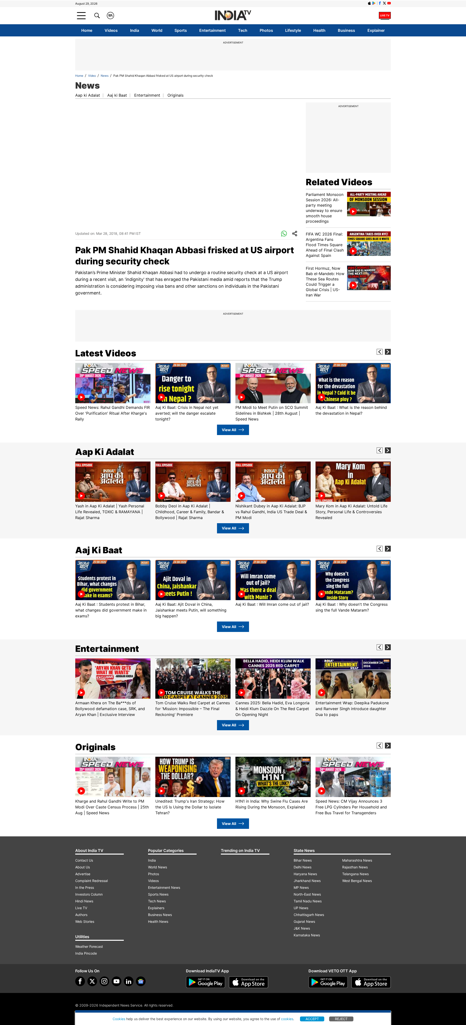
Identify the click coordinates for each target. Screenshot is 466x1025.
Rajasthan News (355, 867)
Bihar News (303, 860)
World (156, 30)
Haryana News (305, 874)
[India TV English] (233, 15)
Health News (158, 921)
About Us (82, 867)
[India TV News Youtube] (389, 3)
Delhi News (302, 867)
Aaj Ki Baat (98, 550)
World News (157, 867)
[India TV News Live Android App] (205, 982)
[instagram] (104, 981)
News (104, 75)
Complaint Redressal (91, 881)
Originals (175, 95)
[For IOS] (371, 982)
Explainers (156, 908)
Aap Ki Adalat (104, 451)
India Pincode (86, 953)
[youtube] (116, 981)
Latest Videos (105, 353)
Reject (341, 1019)
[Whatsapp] (284, 234)
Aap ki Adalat (87, 95)
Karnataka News (307, 935)
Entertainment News (164, 887)
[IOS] (369, 3)
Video (92, 75)
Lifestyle (293, 30)
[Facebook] (80, 981)
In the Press (84, 887)
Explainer (376, 30)
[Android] (374, 3)
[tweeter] (92, 981)
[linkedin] (128, 981)
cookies (287, 1019)
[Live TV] (385, 15)
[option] (113, 392)
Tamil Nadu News (308, 901)
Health (319, 30)
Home (86, 30)
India (134, 30)
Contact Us (84, 860)
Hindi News (84, 901)
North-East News (307, 894)
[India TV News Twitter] (384, 3)
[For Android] (328, 982)
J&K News (302, 928)
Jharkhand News (307, 881)
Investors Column (89, 894)
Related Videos (339, 182)
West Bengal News (357, 881)
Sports (181, 30)
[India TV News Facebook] (380, 3)
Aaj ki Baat (117, 95)
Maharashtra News (357, 860)
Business (346, 30)
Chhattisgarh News (309, 915)
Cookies (119, 1019)
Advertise (82, 874)
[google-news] (141, 981)
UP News (301, 908)
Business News (160, 915)
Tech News (157, 901)
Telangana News (355, 874)
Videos (111, 30)
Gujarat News (304, 921)
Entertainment (212, 30)
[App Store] (248, 982)
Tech (242, 30)
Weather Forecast (89, 946)
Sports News (158, 894)
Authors (81, 915)
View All (229, 430)
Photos (266, 30)
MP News (301, 887)
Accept (312, 1019)
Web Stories (84, 921)
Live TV (81, 908)
